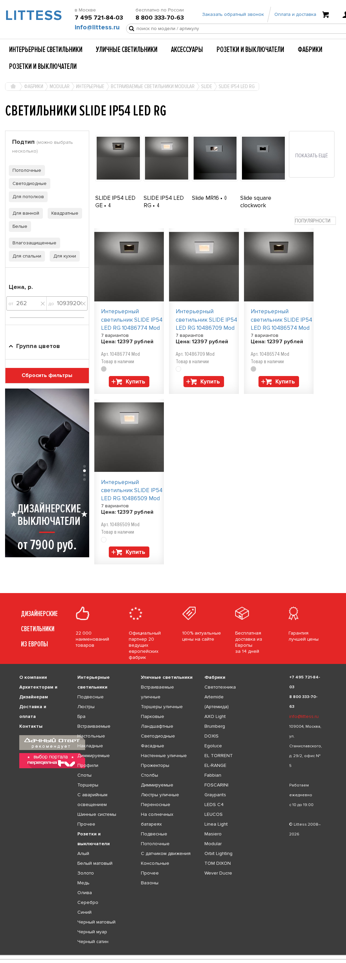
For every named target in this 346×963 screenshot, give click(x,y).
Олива (84, 892)
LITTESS (29, 15)
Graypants (215, 795)
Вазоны (149, 883)
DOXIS (211, 736)
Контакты (31, 726)
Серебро (87, 902)
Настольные (91, 736)
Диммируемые (93, 755)
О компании (33, 677)
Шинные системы (96, 814)
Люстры (86, 707)
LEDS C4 (214, 804)
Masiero (213, 834)
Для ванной (26, 213)
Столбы (149, 775)
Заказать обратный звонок (233, 14)
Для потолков (28, 196)
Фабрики (310, 49)
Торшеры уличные (162, 707)
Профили (87, 765)
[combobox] (315, 221)
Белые (20, 226)
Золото (85, 873)
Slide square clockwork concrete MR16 (259, 205)
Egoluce (213, 746)
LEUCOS (213, 814)
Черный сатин (92, 941)
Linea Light (216, 824)
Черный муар (92, 932)
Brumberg (214, 726)
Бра (81, 716)
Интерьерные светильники (45, 49)
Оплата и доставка (295, 14)
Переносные (155, 804)
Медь (83, 883)
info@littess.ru (97, 27)
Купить (135, 381)
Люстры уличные (160, 795)
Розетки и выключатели (250, 49)
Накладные (90, 746)
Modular (213, 844)
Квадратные (64, 213)
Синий (84, 912)
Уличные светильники (126, 49)
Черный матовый (96, 922)
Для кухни (64, 256)
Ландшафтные (157, 726)
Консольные (155, 863)
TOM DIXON (217, 863)
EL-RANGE (215, 765)
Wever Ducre (218, 873)
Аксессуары (187, 49)
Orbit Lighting (218, 853)
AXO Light (215, 716)
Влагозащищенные (34, 243)
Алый (83, 853)
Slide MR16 (206, 198)
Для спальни (27, 256)
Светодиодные (30, 183)
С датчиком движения (166, 853)
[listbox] (173, 955)
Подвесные (90, 697)
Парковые (152, 716)
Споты (84, 775)
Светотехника (220, 687)
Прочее (86, 824)
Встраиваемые (93, 726)
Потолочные (27, 170)
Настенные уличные (164, 755)
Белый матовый (95, 863)
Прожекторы (155, 765)
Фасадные (152, 746)
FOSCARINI (216, 785)
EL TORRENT (218, 755)
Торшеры (87, 785)
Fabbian (212, 775)
